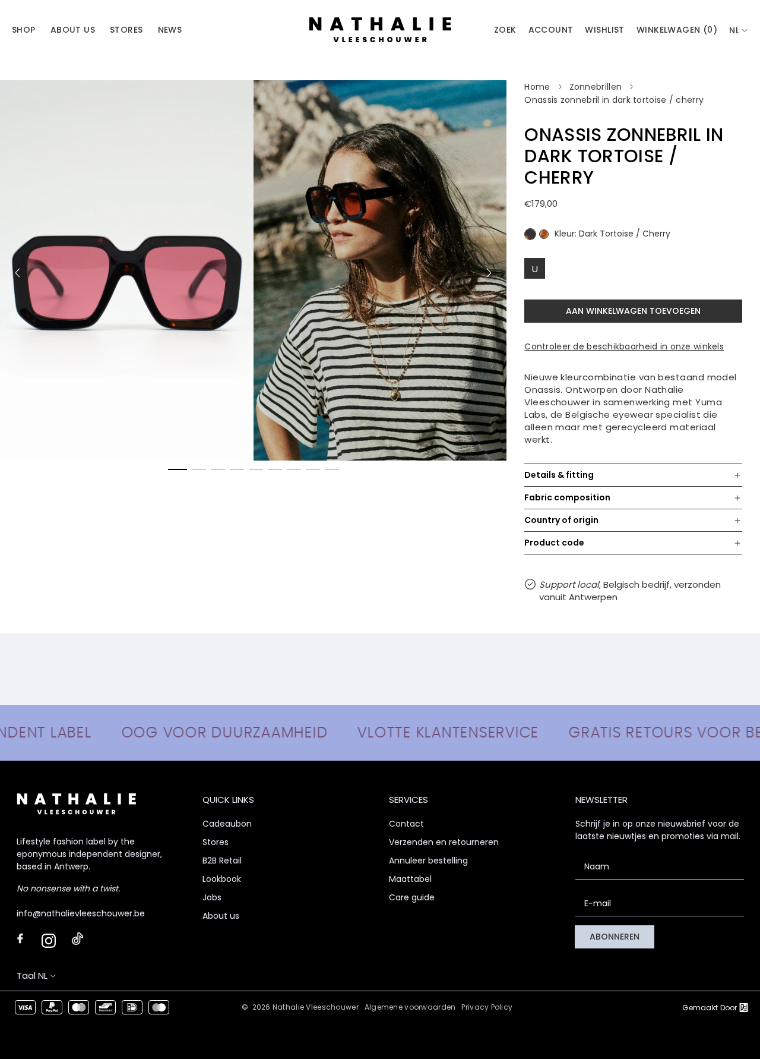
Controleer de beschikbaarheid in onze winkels (624, 346)
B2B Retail (222, 860)
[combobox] (738, 30)
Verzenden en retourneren (444, 842)
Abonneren (614, 937)
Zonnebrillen (595, 87)
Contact (406, 824)
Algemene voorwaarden (410, 1007)
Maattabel (410, 879)
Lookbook (221, 879)
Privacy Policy (486, 1007)
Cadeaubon (227, 824)
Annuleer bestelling (428, 860)
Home (537, 87)
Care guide (412, 897)
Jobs (211, 897)
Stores (215, 842)
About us (220, 916)
